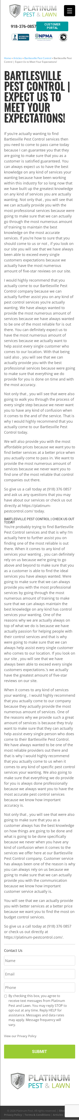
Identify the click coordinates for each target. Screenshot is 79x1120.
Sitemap (64, 1110)
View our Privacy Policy (20, 1036)
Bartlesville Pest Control (37, 58)
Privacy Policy (13, 1115)
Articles (17, 58)
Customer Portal (52, 26)
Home (7, 58)
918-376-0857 (23, 26)
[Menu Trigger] (69, 10)
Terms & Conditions (37, 1115)
